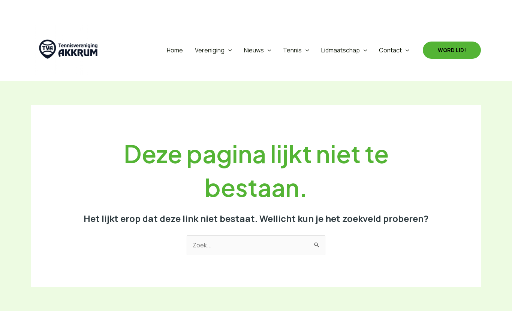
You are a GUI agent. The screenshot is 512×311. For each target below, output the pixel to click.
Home (175, 50)
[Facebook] (54, 9)
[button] (36, 9)
